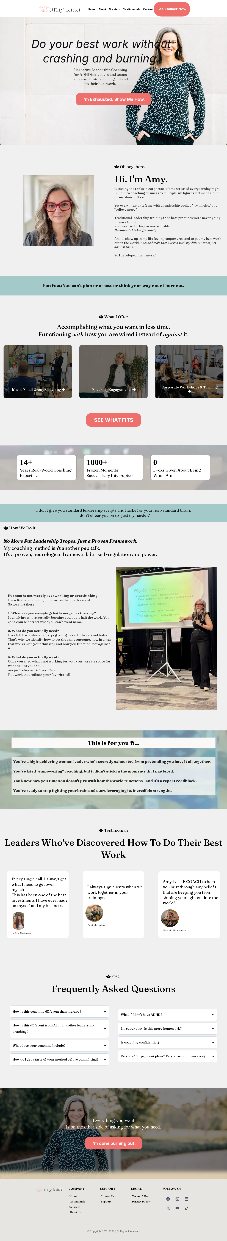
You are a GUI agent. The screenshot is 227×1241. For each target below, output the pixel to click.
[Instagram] (177, 1199)
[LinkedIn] (186, 1199)
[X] (168, 1208)
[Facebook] (168, 1199)
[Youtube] (177, 1208)
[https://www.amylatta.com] (59, 9)
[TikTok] (186, 1208)
